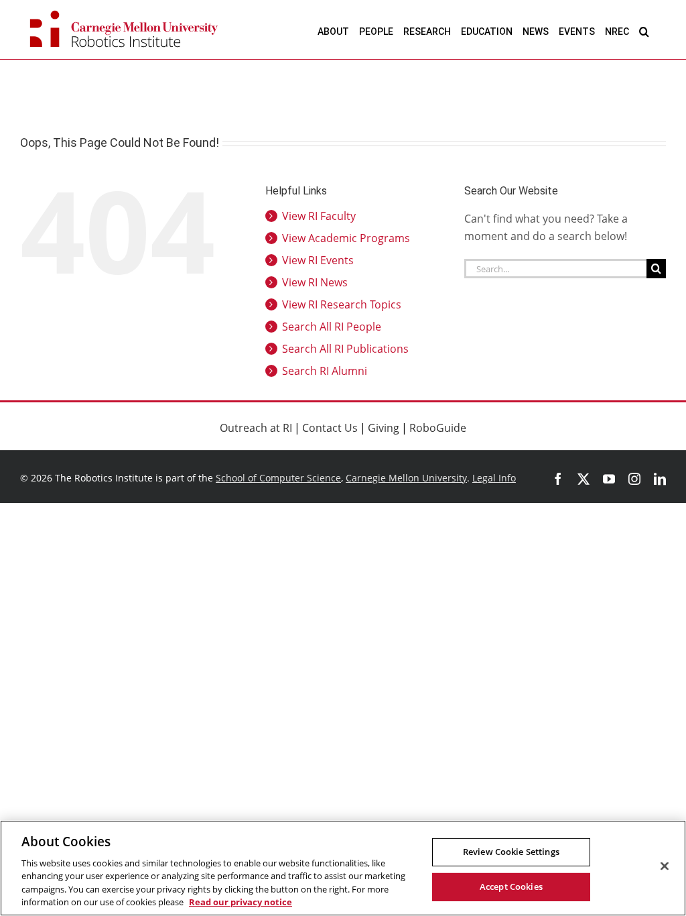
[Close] (664, 866)
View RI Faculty (319, 216)
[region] (343, 868)
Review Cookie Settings (511, 852)
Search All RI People (331, 326)
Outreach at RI (256, 427)
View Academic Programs (346, 238)
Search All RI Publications (345, 348)
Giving (383, 427)
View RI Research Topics (341, 304)
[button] (644, 31)
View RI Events (318, 260)
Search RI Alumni (324, 370)
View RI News (315, 282)
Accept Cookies (511, 886)
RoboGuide (437, 427)
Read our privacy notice (240, 902)
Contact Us (330, 427)
